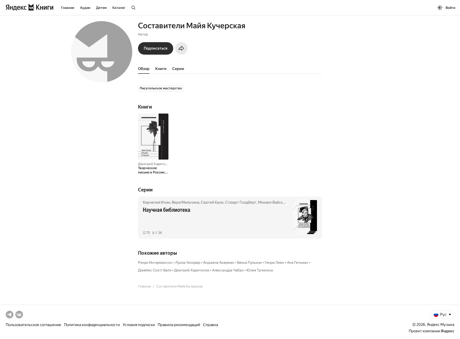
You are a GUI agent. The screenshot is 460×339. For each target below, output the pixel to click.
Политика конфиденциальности (92, 324)
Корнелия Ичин (156, 202)
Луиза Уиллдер (187, 262)
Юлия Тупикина (260, 270)
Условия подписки (139, 324)
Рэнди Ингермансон (155, 262)
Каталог (118, 8)
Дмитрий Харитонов (154, 164)
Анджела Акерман (218, 262)
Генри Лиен (274, 262)
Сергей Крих (212, 202)
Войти (450, 8)
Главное (67, 8)
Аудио (85, 8)
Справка (210, 324)
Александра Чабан (228, 270)
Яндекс (447, 331)
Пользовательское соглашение (33, 324)
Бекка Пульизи (249, 262)
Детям (101, 8)
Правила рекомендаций (179, 324)
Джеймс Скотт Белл (154, 270)
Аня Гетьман (297, 262)
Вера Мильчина (185, 202)
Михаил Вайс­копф (274, 202)
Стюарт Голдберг (240, 202)
